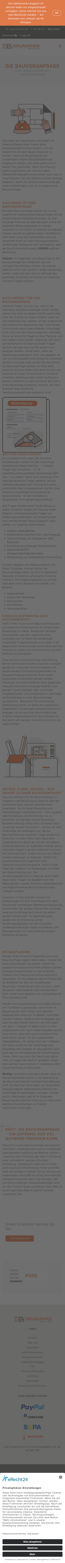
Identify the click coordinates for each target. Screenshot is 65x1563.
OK (57, 13)
